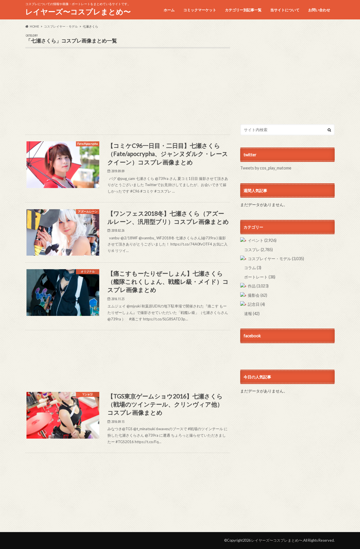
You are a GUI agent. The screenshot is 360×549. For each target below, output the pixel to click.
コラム (252, 267)
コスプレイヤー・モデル (276, 258)
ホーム (169, 10)
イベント (262, 240)
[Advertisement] (127, 95)
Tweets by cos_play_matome (265, 168)
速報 (252, 313)
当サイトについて (285, 10)
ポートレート (259, 276)
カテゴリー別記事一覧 (243, 10)
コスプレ (258, 249)
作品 (258, 286)
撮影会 (257, 295)
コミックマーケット (199, 10)
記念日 (256, 304)
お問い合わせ (319, 10)
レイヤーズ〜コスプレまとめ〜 (78, 11)
